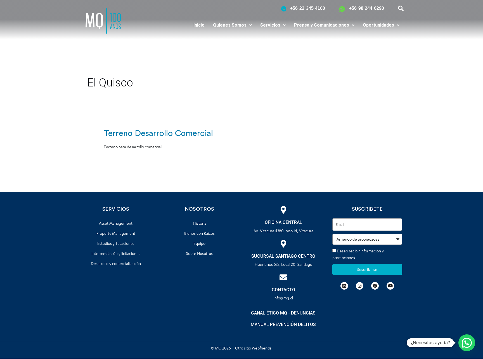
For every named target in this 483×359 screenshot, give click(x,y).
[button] (232, 25)
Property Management (115, 233)
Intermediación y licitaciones (115, 253)
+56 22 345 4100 (307, 8)
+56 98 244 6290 (366, 8)
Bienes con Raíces (199, 233)
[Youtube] (390, 286)
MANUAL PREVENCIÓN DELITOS (283, 324)
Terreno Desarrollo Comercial (158, 133)
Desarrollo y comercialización (116, 263)
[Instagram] (359, 286)
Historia (199, 223)
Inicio (199, 25)
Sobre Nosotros (199, 253)
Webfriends (262, 348)
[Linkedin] (344, 286)
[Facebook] (375, 286)
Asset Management (115, 223)
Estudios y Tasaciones (115, 243)
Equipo (199, 243)
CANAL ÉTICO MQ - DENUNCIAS (283, 313)
